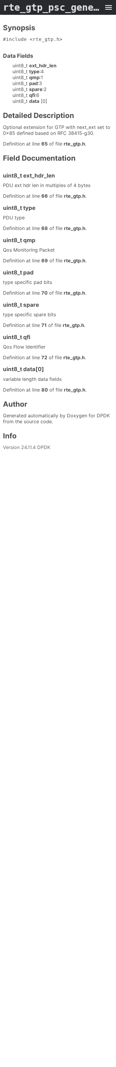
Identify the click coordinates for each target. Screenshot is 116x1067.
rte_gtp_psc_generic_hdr (52, 7)
